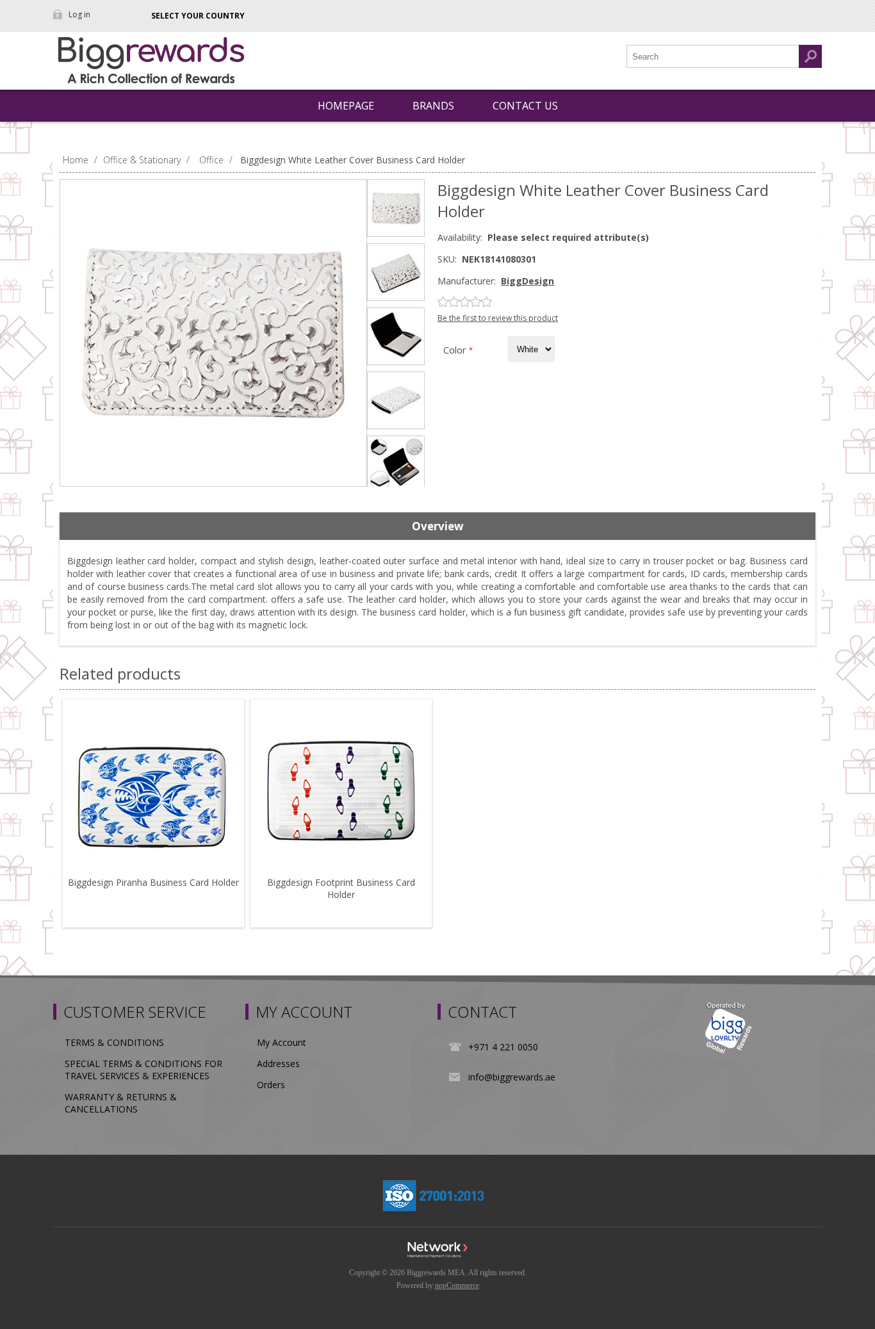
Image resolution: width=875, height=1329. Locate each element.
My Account (281, 1042)
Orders (271, 1085)
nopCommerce (457, 1285)
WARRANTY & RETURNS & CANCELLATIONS (121, 1103)
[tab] (437, 526)
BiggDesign (527, 281)
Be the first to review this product (498, 318)
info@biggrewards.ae (511, 1077)
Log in (79, 14)
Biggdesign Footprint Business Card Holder (341, 888)
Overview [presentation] (438, 526)
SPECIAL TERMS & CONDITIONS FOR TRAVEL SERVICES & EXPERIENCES (143, 1069)
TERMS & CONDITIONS (114, 1042)
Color (456, 349)
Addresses (278, 1063)
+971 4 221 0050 (503, 1047)
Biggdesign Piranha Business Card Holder (153, 882)
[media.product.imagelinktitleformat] (153, 790)
